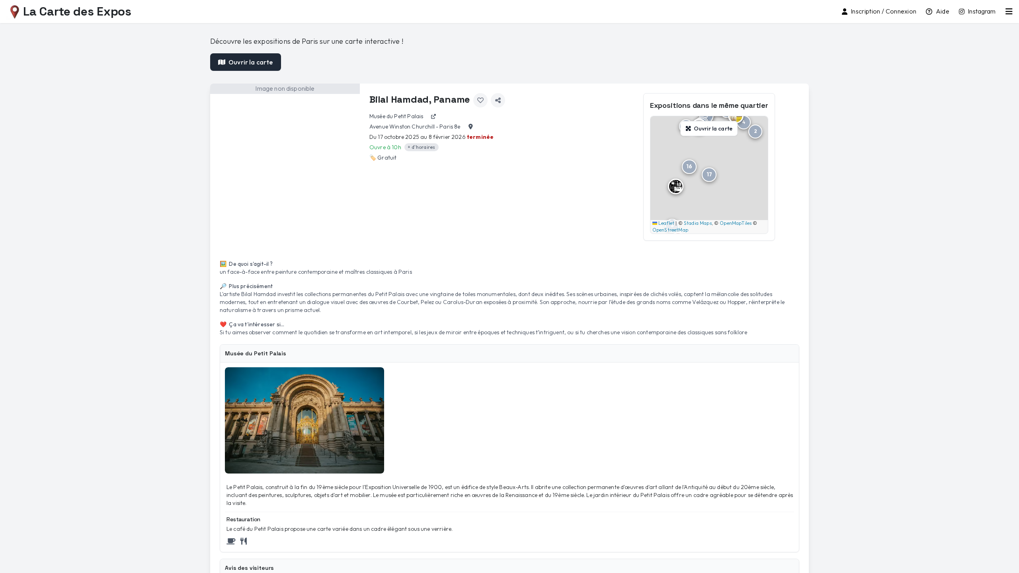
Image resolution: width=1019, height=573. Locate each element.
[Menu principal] (1009, 12)
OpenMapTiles (736, 223)
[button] (755, 131)
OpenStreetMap (670, 230)
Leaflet (665, 223)
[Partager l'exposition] (498, 100)
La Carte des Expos (77, 11)
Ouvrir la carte (250, 62)
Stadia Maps (698, 223)
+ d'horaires (421, 147)
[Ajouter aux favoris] (480, 100)
